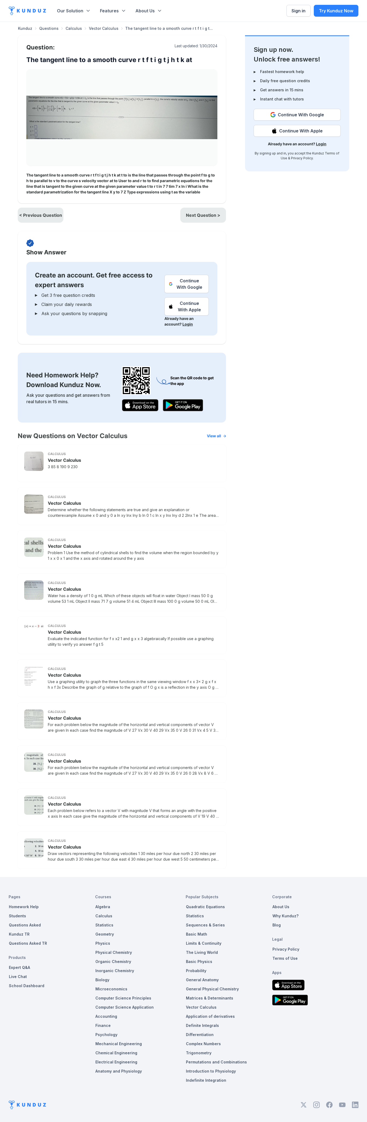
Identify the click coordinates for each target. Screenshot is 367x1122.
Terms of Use (285, 958)
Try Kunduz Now (336, 10)
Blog (276, 925)
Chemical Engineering (116, 1053)
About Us (145, 10)
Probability (196, 970)
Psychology (106, 1034)
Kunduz (25, 28)
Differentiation (200, 1034)
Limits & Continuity (203, 943)
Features (109, 10)
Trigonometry (198, 1053)
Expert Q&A (19, 967)
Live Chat (18, 976)
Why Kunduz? (285, 916)
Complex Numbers (203, 1043)
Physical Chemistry (113, 952)
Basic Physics (199, 961)
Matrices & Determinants (209, 998)
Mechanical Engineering (118, 1043)
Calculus (74, 28)
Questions (49, 28)
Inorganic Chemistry (114, 970)
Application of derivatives (210, 1016)
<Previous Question (40, 215)
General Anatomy (202, 979)
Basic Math (196, 934)
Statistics (104, 925)
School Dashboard (26, 985)
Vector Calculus (103, 28)
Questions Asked (25, 925)
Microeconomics (111, 989)
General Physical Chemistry (212, 989)
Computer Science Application (124, 1007)
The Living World (202, 952)
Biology (102, 979)
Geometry (104, 934)
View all (214, 436)
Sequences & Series (205, 925)
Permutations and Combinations (216, 1062)
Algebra (102, 906)
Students (17, 916)
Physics (102, 943)
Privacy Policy (302, 158)
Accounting (106, 1016)
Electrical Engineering (116, 1062)
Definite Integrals (202, 1025)
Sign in (298, 10)
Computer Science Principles (123, 998)
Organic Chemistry (113, 961)
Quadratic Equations (205, 906)
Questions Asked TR (28, 943)
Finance (103, 1025)
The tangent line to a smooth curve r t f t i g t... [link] (169, 28)
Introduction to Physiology (211, 1071)
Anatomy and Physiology (118, 1071)
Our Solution (70, 10)
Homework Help (24, 906)
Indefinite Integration (206, 1080)
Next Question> (203, 215)
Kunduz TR (19, 934)
